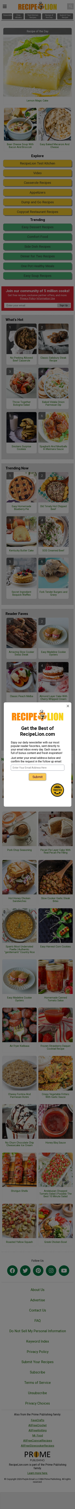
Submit (37, 777)
